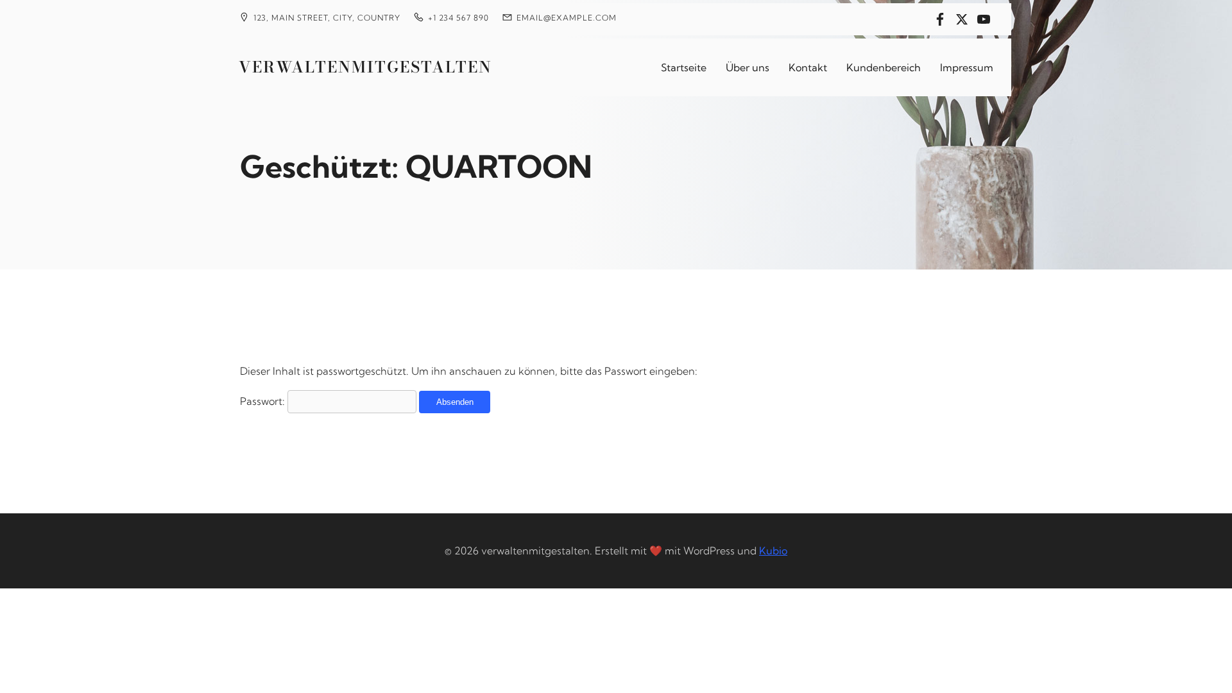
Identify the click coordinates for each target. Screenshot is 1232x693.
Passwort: (263, 401)
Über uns (747, 67)
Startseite (683, 67)
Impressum (966, 67)
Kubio (773, 550)
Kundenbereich (883, 67)
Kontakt (808, 67)
